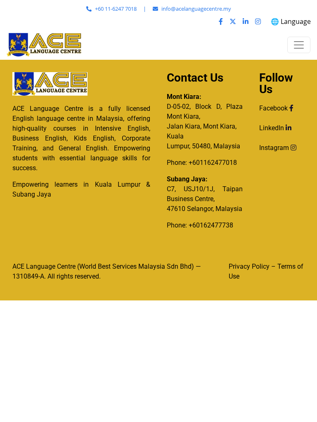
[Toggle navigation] (298, 45)
